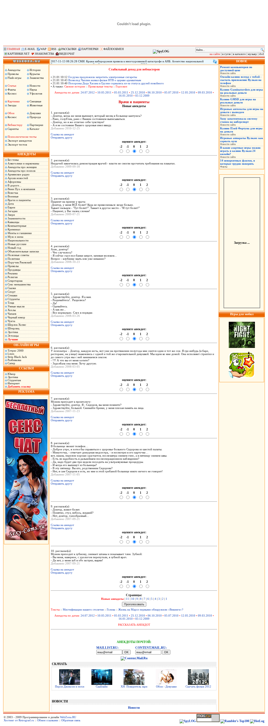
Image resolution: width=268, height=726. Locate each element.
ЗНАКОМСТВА (44, 53)
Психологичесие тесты (22, 136)
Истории (35, 69)
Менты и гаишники (20, 233)
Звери (11, 214)
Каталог (35, 128)
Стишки (12, 295)
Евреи (11, 207)
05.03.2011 (121, 92)
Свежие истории (74, 86)
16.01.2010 (126, 95)
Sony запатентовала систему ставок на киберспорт (239, 120)
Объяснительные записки (23, 251)
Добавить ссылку (19, 386)
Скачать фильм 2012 (198, 686)
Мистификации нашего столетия (83, 609)
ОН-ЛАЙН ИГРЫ (26, 345)
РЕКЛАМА (26, 392)
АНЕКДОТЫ (26, 154)
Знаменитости (16, 218)
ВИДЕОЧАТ (67, 53)
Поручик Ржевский (20, 262)
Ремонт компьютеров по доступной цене (236, 68)
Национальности (18, 240)
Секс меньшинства (19, 284)
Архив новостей (18, 178)
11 (127, 598)
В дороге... (14, 185)
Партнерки (36, 124)
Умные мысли (16, 306)
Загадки (13, 211)
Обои (11, 113)
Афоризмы (14, 181)
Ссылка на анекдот (62, 134)
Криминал (14, 229)
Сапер (11, 363)
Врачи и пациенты (19, 200)
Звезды (12, 105)
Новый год (14, 247)
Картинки (14, 101)
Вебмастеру (15, 124)
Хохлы (12, 310)
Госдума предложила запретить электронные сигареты (102, 77)
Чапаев (12, 313)
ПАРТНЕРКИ (89, 49)
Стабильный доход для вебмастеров (134, 69)
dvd (261, 54)
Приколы (13, 73)
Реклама (13, 273)
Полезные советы (18, 255)
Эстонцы (13, 335)
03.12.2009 (142, 95)
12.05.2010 (188, 92)
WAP (43, 49)
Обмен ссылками (47, 720)
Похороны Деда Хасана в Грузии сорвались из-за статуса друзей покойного (116, 83)
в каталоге (239, 54)
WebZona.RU (68, 717)
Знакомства (37, 77)
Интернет (14, 383)
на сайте (215, 54)
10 (132, 598)
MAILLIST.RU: (107, 648)
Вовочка (13, 192)
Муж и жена (15, 236)
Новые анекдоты (112, 598)
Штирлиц (13, 328)
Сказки (12, 288)
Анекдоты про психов (21, 170)
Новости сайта (228, 73)
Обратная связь (70, 720)
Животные (36, 105)
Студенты (14, 299)
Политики (14, 258)
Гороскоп (121, 86)
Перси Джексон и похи (69, 686)
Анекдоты (14, 69)
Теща (11, 302)
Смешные (35, 101)
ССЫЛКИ (26, 368)
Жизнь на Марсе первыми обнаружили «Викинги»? (150, 609)
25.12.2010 (138, 92)
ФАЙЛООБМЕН (113, 49)
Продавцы (14, 269)
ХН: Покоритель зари (134, 686)
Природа (35, 117)
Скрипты (13, 128)
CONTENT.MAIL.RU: (151, 648)
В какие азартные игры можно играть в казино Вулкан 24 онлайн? (240, 151)
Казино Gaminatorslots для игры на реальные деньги (241, 91)
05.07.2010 (171, 92)
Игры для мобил (242, 314)
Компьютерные (17, 225)
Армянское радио (19, 174)
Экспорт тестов (17, 144)
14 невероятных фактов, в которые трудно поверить (237, 162)
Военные (13, 196)
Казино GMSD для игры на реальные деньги (238, 101)
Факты (12, 89)
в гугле (226, 54)
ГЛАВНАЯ (13, 49)
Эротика (13, 332)
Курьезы (35, 73)
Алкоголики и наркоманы (23, 163)
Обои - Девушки (166, 686)
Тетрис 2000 (16, 350)
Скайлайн (102, 686)
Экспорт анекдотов (20, 140)
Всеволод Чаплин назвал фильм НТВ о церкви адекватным (104, 80)
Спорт (11, 291)
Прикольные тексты (100, 86)
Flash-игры (14, 77)
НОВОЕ (241, 61)
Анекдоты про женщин (22, 167)
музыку (252, 54)
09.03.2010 (205, 92)
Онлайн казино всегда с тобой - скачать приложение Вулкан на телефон (240, 80)
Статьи (12, 85)
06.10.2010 (155, 92)
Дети (11, 203)
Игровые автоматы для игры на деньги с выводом (241, 110)
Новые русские (17, 244)
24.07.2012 (88, 92)
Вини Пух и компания (21, 189)
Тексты (55, 609)
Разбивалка (14, 360)
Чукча (11, 321)
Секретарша (15, 280)
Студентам (14, 380)
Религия (13, 277)
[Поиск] (262, 50)
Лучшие (13, 339)
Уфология (36, 93)
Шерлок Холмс (17, 324)
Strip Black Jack (17, 356)
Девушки (35, 113)
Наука (33, 89)
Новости (35, 85)
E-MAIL (30, 49)
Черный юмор (16, 317)
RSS (53, 49)
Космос (12, 93)
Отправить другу (61, 137)
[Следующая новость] (215, 61)
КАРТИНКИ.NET (19, 53)
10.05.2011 (104, 92)
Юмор (11, 373)
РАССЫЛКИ (68, 49)
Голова (111, 609)
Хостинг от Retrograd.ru (19, 720)
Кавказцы (13, 222)
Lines (11, 353)
